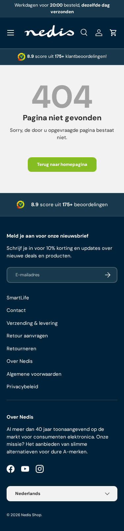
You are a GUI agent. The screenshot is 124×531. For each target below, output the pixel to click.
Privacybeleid (22, 386)
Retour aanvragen (27, 335)
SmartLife (18, 297)
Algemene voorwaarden (34, 374)
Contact (16, 310)
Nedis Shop (31, 514)
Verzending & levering (32, 323)
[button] (113, 32)
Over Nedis (20, 361)
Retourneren (21, 348)
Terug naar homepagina (62, 164)
